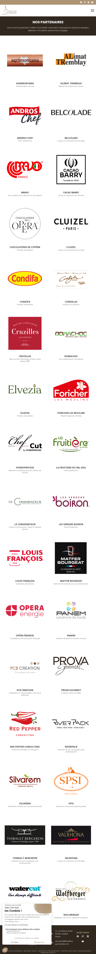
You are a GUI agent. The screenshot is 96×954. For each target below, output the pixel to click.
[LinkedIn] (88, 2)
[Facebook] (81, 2)
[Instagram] (85, 2)
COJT (53, 952)
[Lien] (9, 10)
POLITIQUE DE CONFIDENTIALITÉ (48, 951)
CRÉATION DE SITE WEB (68, 951)
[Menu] (92, 10)
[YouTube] (92, 2)
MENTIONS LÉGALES (30, 951)
